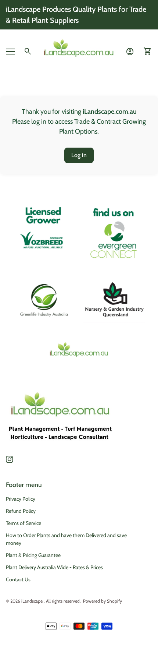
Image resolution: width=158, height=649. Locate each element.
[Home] (79, 50)
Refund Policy (21, 511)
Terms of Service (23, 523)
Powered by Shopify (102, 601)
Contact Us (18, 579)
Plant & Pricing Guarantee (33, 555)
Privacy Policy (20, 498)
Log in (79, 155)
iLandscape (32, 601)
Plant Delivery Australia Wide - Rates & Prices (54, 567)
